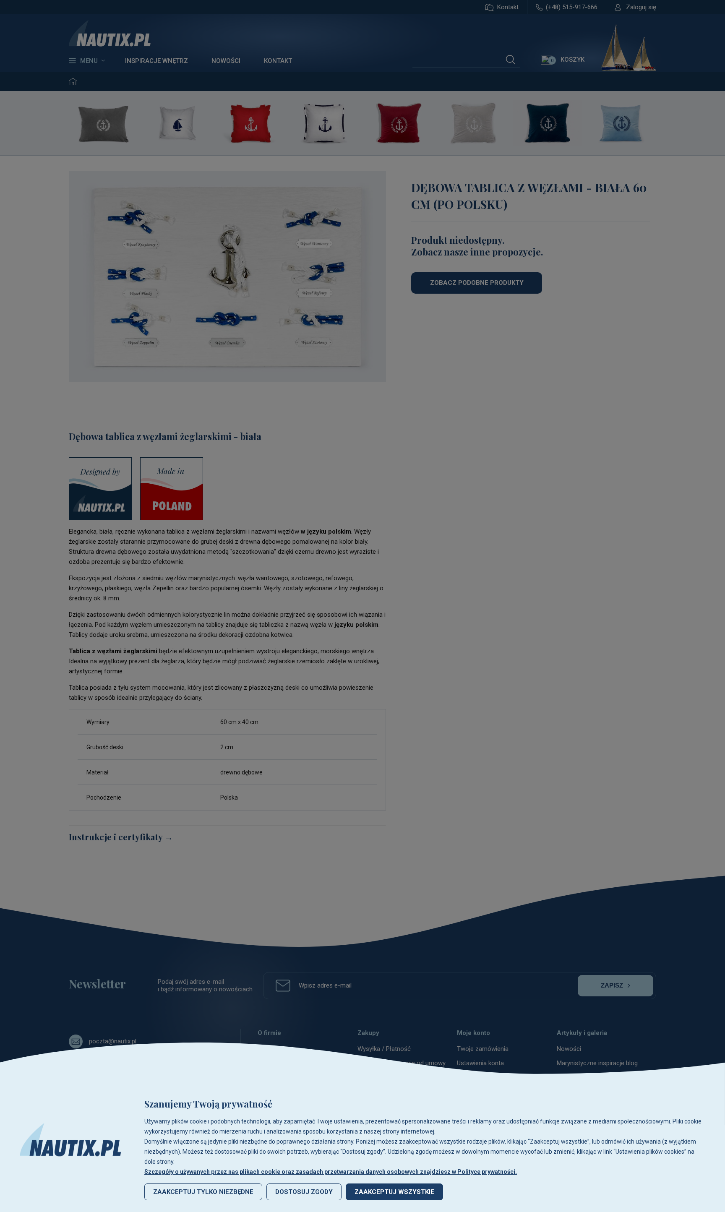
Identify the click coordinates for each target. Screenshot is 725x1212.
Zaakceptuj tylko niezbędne (203, 1192)
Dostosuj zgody (304, 1192)
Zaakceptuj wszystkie (394, 1192)
